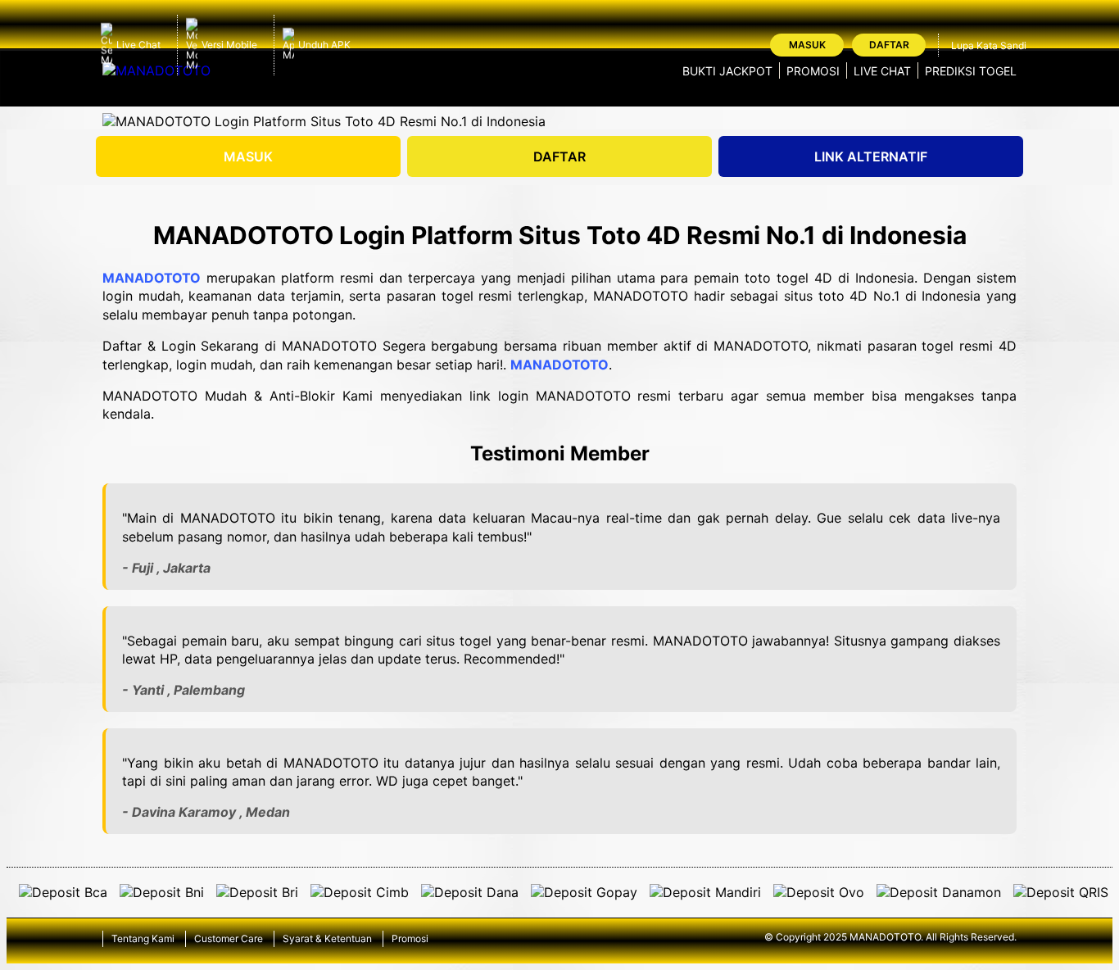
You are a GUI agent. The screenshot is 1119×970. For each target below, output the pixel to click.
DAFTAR (559, 156)
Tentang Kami (142, 938)
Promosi (813, 71)
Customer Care (228, 938)
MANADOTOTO (151, 278)
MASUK (248, 156)
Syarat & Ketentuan (327, 938)
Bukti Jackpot (727, 71)
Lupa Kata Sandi (988, 45)
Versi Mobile (229, 45)
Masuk (807, 45)
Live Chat (138, 45)
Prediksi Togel (971, 71)
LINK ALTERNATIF (870, 156)
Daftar (889, 45)
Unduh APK (324, 45)
